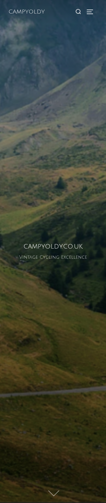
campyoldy (26, 12)
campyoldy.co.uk (53, 246)
